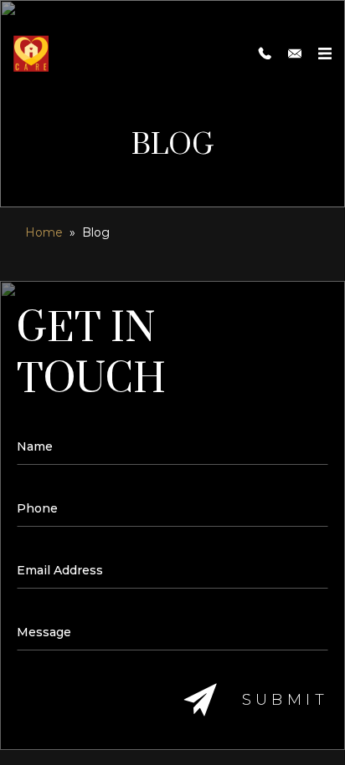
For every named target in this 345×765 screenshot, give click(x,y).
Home (44, 232)
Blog (96, 232)
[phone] (264, 53)
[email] (294, 53)
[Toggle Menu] (325, 53)
